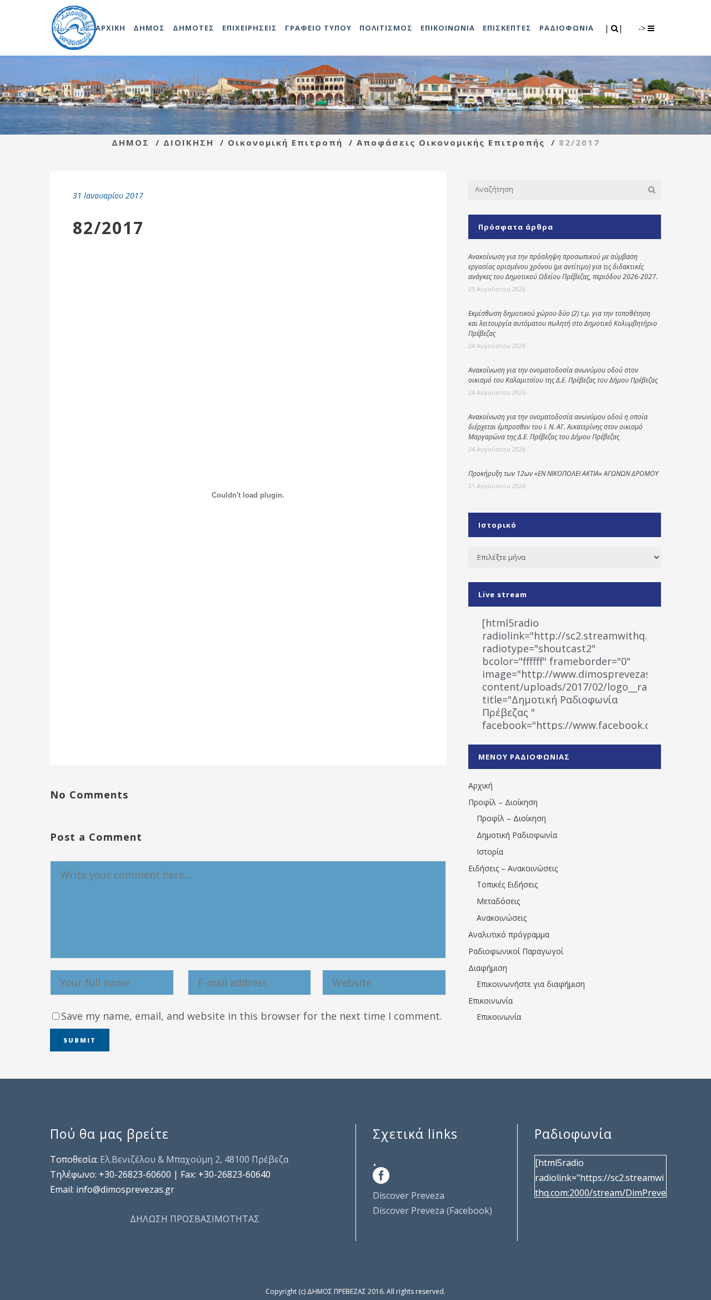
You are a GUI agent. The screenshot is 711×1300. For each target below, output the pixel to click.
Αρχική (480, 785)
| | (614, 28)
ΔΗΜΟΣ (130, 142)
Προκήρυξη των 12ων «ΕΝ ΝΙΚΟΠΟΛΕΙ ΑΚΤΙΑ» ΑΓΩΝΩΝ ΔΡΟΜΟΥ (563, 473)
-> (643, 28)
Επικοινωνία (490, 1000)
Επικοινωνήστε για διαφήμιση (531, 984)
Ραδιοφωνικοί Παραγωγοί (515, 951)
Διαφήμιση (487, 967)
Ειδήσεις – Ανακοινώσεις (513, 868)
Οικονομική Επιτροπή (285, 142)
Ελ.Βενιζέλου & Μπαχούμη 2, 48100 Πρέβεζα (194, 1159)
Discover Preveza (408, 1195)
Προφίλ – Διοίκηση (503, 802)
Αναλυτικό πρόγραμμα (508, 934)
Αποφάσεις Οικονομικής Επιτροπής (451, 142)
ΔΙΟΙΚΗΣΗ (188, 142)
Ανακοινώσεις (502, 917)
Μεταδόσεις (498, 901)
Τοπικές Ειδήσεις (507, 884)
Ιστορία (490, 851)
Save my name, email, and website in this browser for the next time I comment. (251, 1016)
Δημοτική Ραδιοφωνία (517, 835)
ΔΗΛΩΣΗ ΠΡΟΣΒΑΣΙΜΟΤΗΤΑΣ (194, 1219)
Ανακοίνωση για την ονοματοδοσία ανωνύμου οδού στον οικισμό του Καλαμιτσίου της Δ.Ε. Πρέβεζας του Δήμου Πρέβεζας (563, 375)
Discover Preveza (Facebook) (432, 1210)
